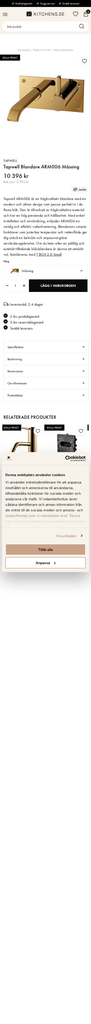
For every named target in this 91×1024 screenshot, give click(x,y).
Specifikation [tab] (15, 347)
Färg (6, 261)
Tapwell (10, 161)
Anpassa (43, 563)
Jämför (82, 189)
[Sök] (83, 26)
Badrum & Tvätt (42, 50)
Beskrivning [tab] (14, 359)
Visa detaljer (66, 536)
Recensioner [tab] (15, 371)
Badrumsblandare (63, 50)
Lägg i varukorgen (58, 285)
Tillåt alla (45, 550)
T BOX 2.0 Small (48, 254)
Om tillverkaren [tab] (17, 383)
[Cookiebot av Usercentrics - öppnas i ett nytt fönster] (65, 458)
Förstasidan (24, 50)
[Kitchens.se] (45, 14)
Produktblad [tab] (14, 395)
